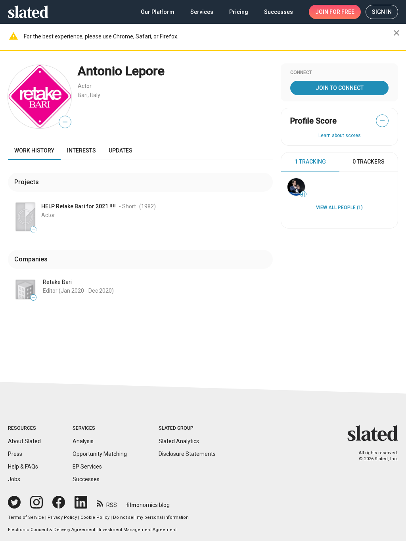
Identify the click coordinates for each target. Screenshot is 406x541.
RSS (111, 505)
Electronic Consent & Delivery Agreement (51, 529)
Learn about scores (339, 135)
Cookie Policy (94, 517)
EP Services (87, 466)
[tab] (310, 161)
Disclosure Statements (187, 454)
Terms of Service (26, 517)
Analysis (83, 441)
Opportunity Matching (100, 454)
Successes (86, 479)
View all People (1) (339, 207)
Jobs (14, 479)
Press (15, 454)
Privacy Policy (62, 517)
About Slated (24, 441)
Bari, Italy (89, 95)
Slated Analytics (179, 441)
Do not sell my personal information (151, 517)
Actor (85, 86)
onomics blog (148, 505)
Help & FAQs (23, 466)
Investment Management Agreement (137, 529)
